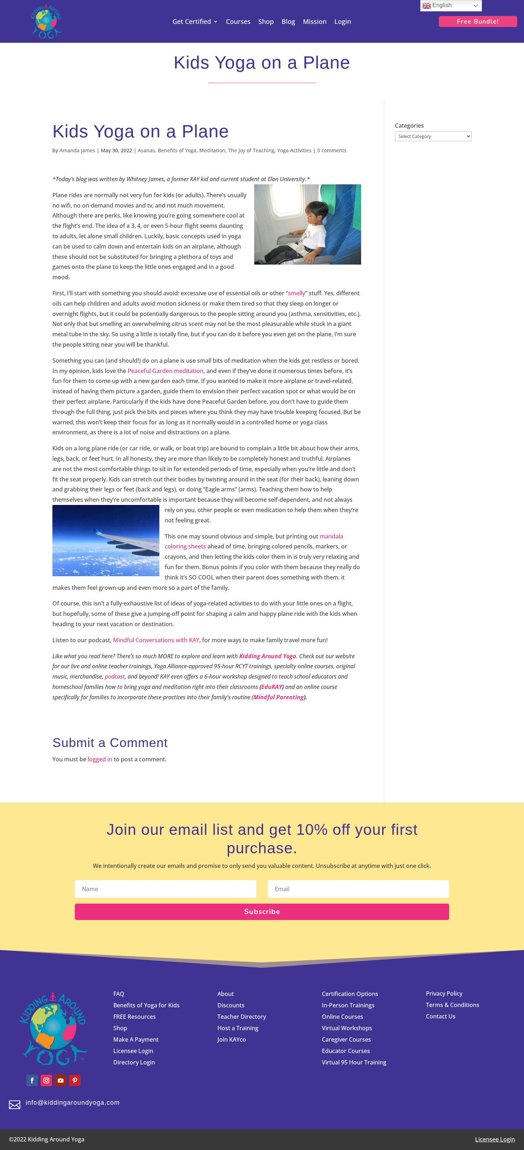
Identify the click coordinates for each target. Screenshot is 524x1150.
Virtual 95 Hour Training (354, 1062)
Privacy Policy (444, 993)
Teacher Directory (241, 1017)
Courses (238, 22)
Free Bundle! (478, 21)
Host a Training (237, 1028)
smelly (296, 293)
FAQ (118, 994)
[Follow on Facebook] (32, 1080)
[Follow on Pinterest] (75, 1080)
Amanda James (77, 150)
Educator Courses (346, 1051)
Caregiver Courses (346, 1039)
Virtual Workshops (347, 1028)
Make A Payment (136, 1039)
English (441, 5)
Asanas (146, 150)
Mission (315, 22)
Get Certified (192, 22)
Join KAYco (231, 1039)
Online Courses (342, 1017)
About (225, 994)
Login (342, 22)
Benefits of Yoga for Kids (146, 1005)
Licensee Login (134, 1051)
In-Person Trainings (348, 1005)
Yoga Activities (294, 150)
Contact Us (441, 1016)
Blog (288, 22)
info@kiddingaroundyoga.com (73, 1102)
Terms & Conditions (452, 1005)
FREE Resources (134, 1017)
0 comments (331, 150)
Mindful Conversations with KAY (156, 640)
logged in (100, 759)
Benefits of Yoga (177, 150)
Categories (409, 125)
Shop (266, 22)
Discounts (231, 1005)
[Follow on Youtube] (60, 1080)
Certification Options (350, 994)
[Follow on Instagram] (46, 1080)
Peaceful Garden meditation (166, 371)
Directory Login (134, 1062)
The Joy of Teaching (251, 150)
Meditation (212, 150)
